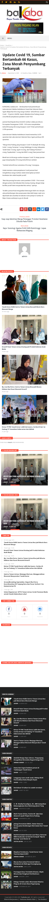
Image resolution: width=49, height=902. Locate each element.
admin (4, 73)
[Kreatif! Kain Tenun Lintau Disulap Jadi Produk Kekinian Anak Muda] (24, 469)
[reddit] (34, 209)
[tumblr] (30, 209)
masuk (10, 442)
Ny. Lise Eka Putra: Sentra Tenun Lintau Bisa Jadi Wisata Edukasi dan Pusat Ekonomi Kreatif (30, 721)
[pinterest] (21, 209)
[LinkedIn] (15, 2)
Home (2, 45)
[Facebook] (2, 2)
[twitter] (43, 209)
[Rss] (19, 2)
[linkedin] (38, 209)
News (30, 73)
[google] (26, 209)
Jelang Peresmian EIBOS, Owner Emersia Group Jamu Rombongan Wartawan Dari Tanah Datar (31, 826)
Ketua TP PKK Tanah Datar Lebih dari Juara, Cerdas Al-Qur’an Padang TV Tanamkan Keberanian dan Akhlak (29, 732)
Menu (9, 38)
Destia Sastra (18, 841)
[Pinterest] (10, 2)
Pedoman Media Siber (28, 899)
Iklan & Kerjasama (11, 899)
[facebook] (47, 209)
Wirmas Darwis (19, 762)
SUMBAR (34, 73)
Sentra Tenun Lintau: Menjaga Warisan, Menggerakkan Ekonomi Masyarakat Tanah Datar (30, 743)
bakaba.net (25, 897)
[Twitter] (6, 2)
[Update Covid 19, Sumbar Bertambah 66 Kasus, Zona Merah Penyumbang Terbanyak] (24, 90)
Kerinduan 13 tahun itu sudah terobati (28, 788)
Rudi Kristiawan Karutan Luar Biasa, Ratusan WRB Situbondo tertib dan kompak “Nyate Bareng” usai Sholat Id (30, 837)
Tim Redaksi (42, 899)
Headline (8, 45)
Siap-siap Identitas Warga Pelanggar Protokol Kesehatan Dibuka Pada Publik (25, 219)
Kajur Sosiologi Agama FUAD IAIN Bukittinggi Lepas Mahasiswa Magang (24, 228)
